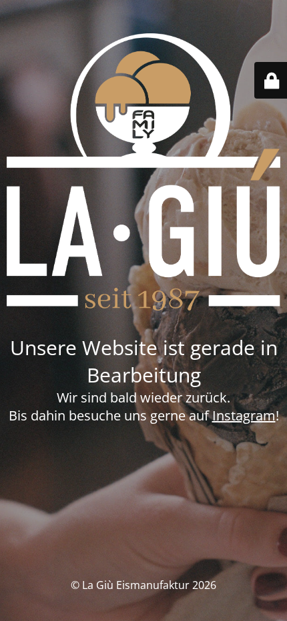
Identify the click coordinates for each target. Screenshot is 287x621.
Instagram (244, 415)
